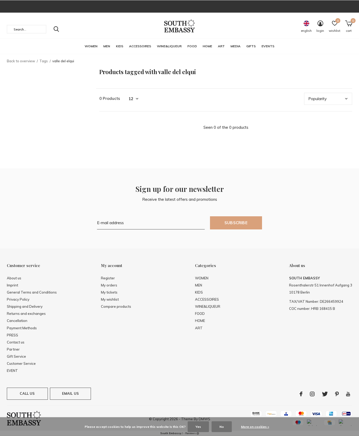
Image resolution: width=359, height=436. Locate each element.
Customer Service (21, 363)
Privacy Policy (18, 299)
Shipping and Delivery (25, 306)
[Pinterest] (337, 394)
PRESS (12, 335)
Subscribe (236, 222)
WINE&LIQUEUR (169, 46)
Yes (198, 427)
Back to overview (21, 61)
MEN (106, 46)
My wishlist (110, 299)
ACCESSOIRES (140, 46)
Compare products (116, 306)
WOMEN (91, 46)
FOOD (192, 46)
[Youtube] (348, 394)
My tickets (109, 292)
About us (14, 278)
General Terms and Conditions (32, 292)
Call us (27, 393)
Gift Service (16, 356)
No (221, 427)
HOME (207, 46)
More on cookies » (255, 427)
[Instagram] (312, 394)
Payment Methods (22, 328)
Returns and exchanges (26, 313)
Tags (43, 61)
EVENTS (267, 46)
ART (221, 46)
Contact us (15, 342)
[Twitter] (325, 394)
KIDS (119, 46)
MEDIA (235, 46)
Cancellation (17, 321)
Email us (70, 393)
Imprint (12, 285)
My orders (109, 285)
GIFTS (251, 46)
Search (56, 29)
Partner (13, 349)
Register (108, 278)
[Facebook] (301, 394)
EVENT (12, 370)
